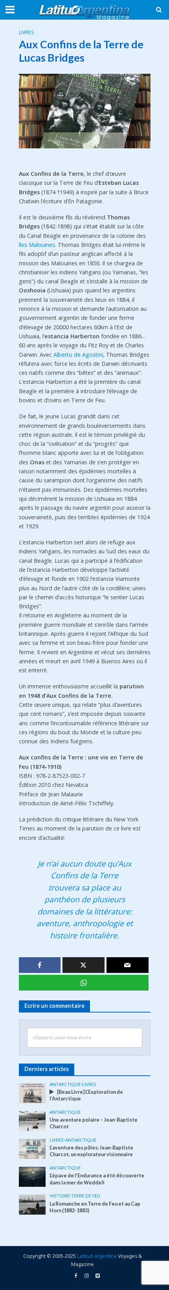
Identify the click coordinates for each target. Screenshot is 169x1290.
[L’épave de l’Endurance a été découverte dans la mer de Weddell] (32, 1176)
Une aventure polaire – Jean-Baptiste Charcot (94, 1123)
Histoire (60, 1196)
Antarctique (65, 1084)
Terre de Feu (85, 1196)
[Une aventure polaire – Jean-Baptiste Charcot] (32, 1120)
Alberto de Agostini (78, 354)
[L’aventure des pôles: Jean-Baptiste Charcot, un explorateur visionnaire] (32, 1148)
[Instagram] (97, 1275)
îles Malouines (37, 244)
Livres (26, 32)
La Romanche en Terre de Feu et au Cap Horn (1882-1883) (95, 1207)
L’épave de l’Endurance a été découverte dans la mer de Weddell (97, 1179)
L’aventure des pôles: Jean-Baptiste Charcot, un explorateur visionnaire (91, 1151)
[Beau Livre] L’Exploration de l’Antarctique (86, 1095)
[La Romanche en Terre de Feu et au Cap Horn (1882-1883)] (32, 1204)
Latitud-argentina (97, 1256)
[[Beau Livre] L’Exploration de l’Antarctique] (32, 1092)
